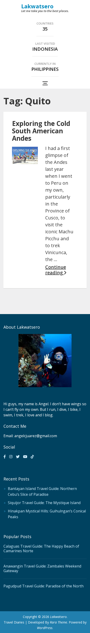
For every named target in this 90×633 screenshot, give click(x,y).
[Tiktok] (32, 456)
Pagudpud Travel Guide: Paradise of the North (43, 586)
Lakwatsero (37, 6)
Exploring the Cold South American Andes (41, 131)
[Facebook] (4, 456)
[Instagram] (10, 456)
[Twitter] (18, 456)
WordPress (44, 628)
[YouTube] (25, 456)
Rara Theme (58, 622)
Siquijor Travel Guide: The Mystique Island (44, 502)
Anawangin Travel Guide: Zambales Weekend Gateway (42, 568)
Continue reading (55, 269)
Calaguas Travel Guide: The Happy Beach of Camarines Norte (41, 548)
